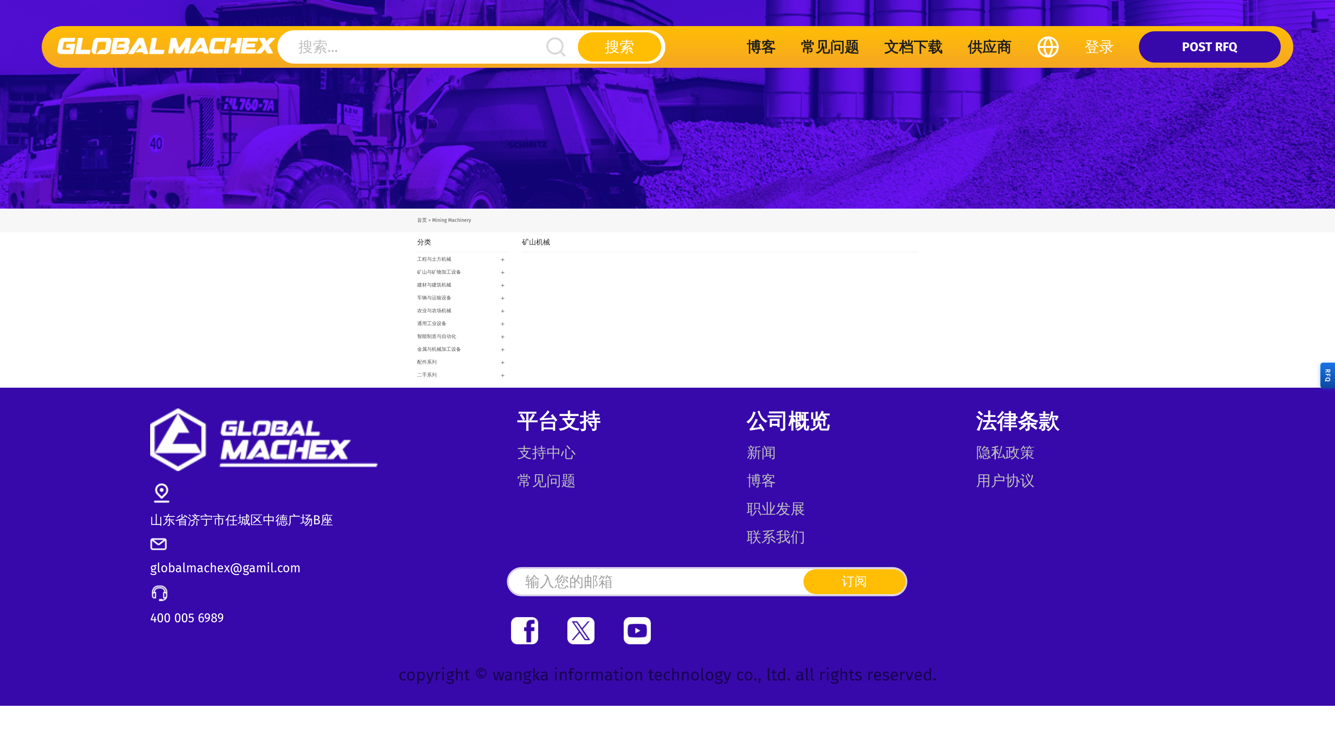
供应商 (990, 47)
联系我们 (776, 537)
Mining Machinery (451, 220)
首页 (422, 220)
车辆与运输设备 (434, 298)
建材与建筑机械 (434, 285)
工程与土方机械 (434, 259)
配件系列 (427, 362)
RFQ (1328, 375)
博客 (761, 47)
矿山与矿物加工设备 (439, 272)
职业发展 (776, 509)
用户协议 (1005, 481)
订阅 (855, 581)
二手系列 (427, 375)
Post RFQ (1209, 47)
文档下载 (913, 47)
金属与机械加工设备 (439, 349)
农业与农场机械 (434, 311)
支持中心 (546, 452)
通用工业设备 (431, 323)
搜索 (619, 47)
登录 (1099, 47)
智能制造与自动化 (436, 336)
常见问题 (830, 47)
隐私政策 (1005, 452)
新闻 (761, 452)
